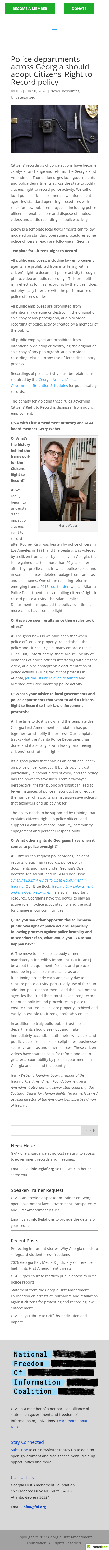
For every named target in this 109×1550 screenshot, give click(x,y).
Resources (70, 91)
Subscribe (19, 1449)
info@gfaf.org (34, 1506)
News (55, 91)
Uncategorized (23, 97)
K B (19, 91)
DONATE (79, 8)
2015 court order (54, 586)
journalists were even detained (51, 678)
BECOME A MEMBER (30, 8)
